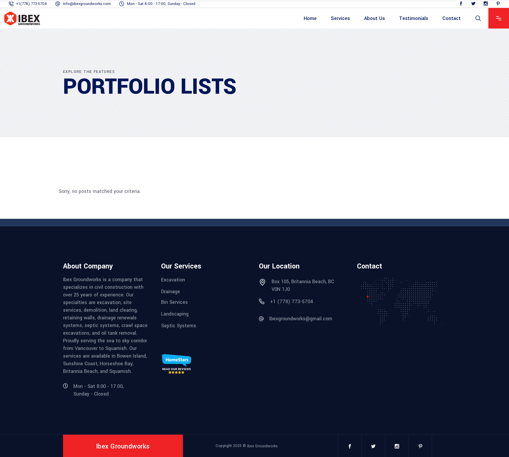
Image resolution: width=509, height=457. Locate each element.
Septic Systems (178, 325)
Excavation (173, 279)
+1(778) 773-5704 (31, 3)
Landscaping (175, 314)
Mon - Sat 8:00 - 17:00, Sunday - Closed (161, 3)
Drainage (170, 291)
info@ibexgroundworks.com (87, 3)
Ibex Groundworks (262, 446)
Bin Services (174, 302)
